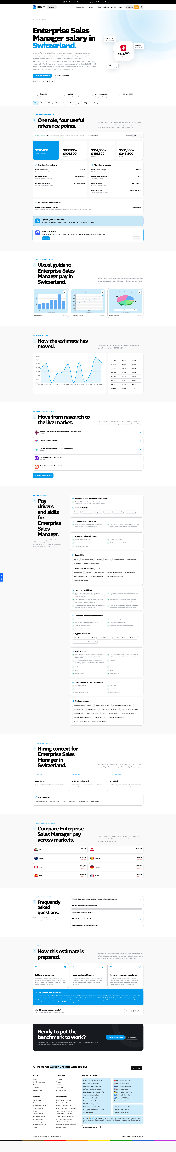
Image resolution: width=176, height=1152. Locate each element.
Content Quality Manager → (129, 713)
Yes (128, 1011)
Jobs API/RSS (57, 1136)
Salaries (106, 7)
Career (91, 7)
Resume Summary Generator (66, 1108)
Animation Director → (79, 709)
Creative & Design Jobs (91, 1083)
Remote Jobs (80, 7)
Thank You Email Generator (65, 1116)
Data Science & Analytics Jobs (93, 1092)
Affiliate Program (38, 1122)
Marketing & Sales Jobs (91, 1098)
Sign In (130, 7)
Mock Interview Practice (64, 1111)
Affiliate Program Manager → (103, 705)
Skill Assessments (62, 1127)
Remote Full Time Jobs (122, 1107)
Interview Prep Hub (39, 1108)
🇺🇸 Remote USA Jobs (121, 1083)
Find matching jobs (116, 1037)
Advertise (36, 1087)
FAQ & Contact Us (39, 1082)
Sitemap (35, 1127)
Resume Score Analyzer (64, 1103)
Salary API (133, 1037)
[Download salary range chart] (65, 292)
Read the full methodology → (67, 1002)
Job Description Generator (65, 1122)
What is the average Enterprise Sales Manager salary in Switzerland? (95, 899)
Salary (36, 103)
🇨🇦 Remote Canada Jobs (122, 1080)
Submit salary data (63, 76)
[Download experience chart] (102, 292)
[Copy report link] (56, 81)
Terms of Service (47, 1136)
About (35, 1079)
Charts (43, 103)
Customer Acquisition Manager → (116, 717)
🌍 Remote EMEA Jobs (122, 1095)
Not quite (137, 1011)
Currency (129, 135)
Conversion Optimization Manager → (83, 717)
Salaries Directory (39, 1114)
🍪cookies (92, 1118)
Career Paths (37, 1111)
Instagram (59, 1087)
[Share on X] (48, 81)
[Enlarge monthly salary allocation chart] (125, 303)
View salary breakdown (42, 76)
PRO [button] (136, 7)
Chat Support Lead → (79, 713)
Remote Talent (61, 1090)
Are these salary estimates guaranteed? (85, 925)
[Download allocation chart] (140, 292)
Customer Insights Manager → (81, 721)
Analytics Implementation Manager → (122, 705)
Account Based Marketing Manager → (83, 705)
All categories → (88, 1113)
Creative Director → (100, 717)
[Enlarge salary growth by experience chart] (88, 303)
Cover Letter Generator (64, 1114)
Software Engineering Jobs (92, 1089)
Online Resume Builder (64, 1100)
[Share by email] (52, 81)
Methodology (94, 103)
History (50, 103)
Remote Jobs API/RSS (40, 1119)
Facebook (59, 1082)
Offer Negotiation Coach (64, 1119)
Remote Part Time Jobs (122, 1110)
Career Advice (37, 1103)
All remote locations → (122, 1101)
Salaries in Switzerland (41, 20)
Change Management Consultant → (130, 709)
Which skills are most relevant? (82, 912)
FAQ (85, 103)
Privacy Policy (37, 1136)
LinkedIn (59, 1079)
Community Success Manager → (110, 713)
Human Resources (39, 1116)
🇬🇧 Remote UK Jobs (121, 1089)
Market (70, 103)
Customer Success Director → (99, 721)
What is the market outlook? (81, 919)
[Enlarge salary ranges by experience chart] (51, 303)
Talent (99, 7)
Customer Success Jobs (91, 1095)
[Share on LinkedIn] (39, 81)
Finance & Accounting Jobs (92, 1080)
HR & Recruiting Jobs (90, 1104)
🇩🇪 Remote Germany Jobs (123, 1092)
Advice (113, 7)
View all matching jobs (44, 475)
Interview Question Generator (66, 1124)
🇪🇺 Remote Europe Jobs (122, 1086)
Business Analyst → (93, 709)
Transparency (37, 1090)
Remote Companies (39, 1105)
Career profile (60, 103)
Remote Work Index (39, 1124)
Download (46, 238)
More (120, 7)
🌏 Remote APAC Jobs (122, 1098)
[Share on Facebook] (43, 81)
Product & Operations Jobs (92, 1086)
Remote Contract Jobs (121, 1113)
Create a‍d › (137, 238)
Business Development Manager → (109, 709)
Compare (78, 103)
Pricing (35, 1085)
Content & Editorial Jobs (91, 1107)
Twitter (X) (59, 1085)
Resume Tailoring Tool (63, 1105)
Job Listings (37, 1100)
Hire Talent (136, 1068)
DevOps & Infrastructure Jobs (93, 1110)
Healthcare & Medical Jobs (92, 1101)
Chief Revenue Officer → (93, 713)
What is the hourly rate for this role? (84, 906)
